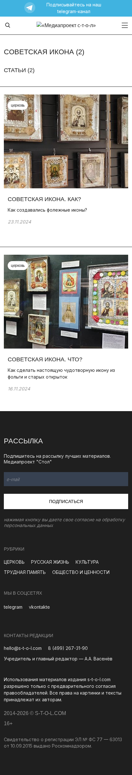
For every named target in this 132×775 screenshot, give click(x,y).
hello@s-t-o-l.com (23, 648)
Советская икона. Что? (45, 359)
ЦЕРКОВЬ (14, 562)
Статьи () (19, 70)
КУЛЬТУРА (87, 562)
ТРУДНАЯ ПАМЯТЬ (25, 572)
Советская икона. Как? (44, 199)
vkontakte (39, 607)
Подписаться (66, 501)
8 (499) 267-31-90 (68, 648)
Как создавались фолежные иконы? (47, 210)
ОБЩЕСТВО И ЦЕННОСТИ (81, 572)
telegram (13, 607)
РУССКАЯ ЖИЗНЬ (50, 562)
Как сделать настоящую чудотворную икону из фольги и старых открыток (61, 373)
